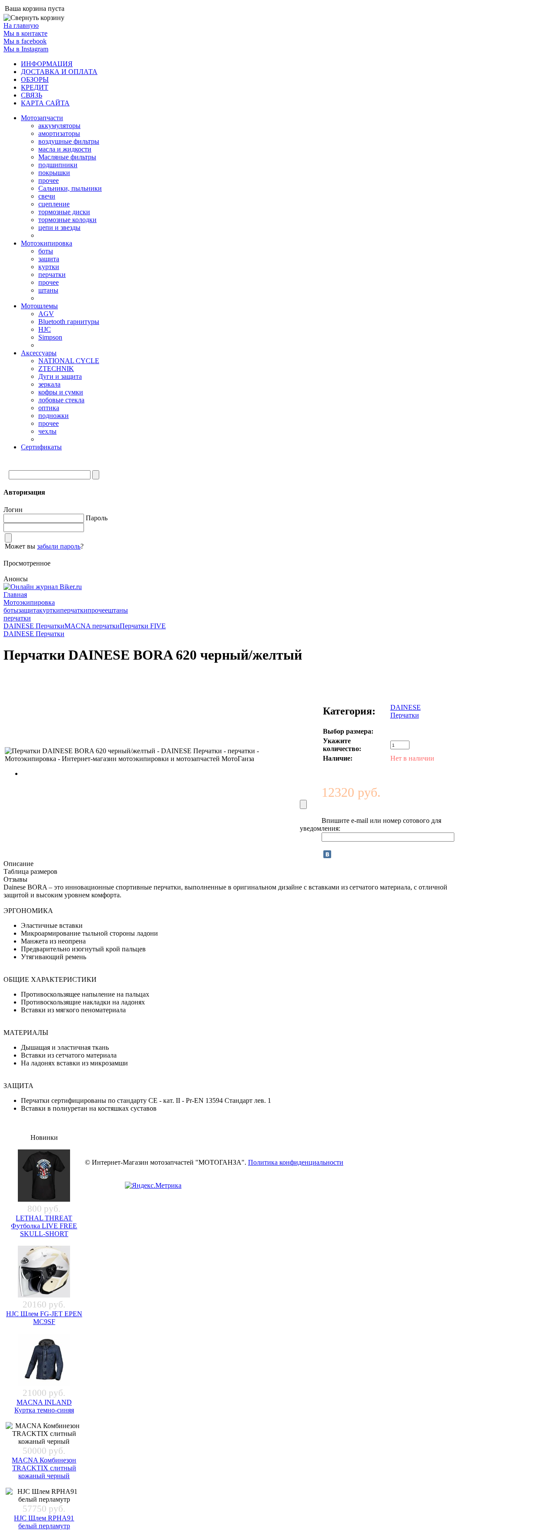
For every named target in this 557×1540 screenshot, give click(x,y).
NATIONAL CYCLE (68, 360)
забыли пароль (59, 546)
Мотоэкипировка (46, 243)
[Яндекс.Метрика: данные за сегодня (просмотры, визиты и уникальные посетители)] (153, 1186)
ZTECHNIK (56, 368)
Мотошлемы (39, 306)
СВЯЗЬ (31, 95)
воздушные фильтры (68, 141)
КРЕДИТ (34, 87)
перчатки (52, 274)
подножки (53, 415)
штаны (48, 290)
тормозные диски (64, 212)
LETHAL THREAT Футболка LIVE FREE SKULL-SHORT (44, 1225)
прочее (48, 180)
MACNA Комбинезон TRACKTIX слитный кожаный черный (44, 1467)
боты (45, 251)
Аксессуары (39, 353)
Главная (15, 594)
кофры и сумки (60, 392)
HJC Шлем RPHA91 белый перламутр (44, 1522)
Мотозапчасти (42, 117)
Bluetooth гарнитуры (68, 321)
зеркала (49, 384)
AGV (46, 313)
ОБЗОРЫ (35, 79)
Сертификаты (41, 447)
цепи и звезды (59, 227)
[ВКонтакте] (327, 854)
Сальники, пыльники (70, 188)
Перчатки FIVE (143, 626)
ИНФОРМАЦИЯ (47, 63)
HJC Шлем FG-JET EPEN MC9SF (44, 1317)
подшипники (57, 164)
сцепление (54, 204)
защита (48, 259)
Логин (13, 509)
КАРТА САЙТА (45, 103)
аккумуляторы (59, 125)
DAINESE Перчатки (33, 626)
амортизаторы (59, 133)
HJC (44, 329)
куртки (48, 266)
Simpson (50, 337)
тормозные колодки (67, 219)
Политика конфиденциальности (295, 1162)
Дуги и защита (60, 376)
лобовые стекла (61, 400)
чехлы (47, 431)
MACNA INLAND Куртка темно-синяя (44, 1406)
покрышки (54, 172)
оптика (48, 407)
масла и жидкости (64, 149)
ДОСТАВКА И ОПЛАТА (59, 71)
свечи (46, 196)
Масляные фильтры (67, 157)
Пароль (96, 518)
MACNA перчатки (92, 626)
